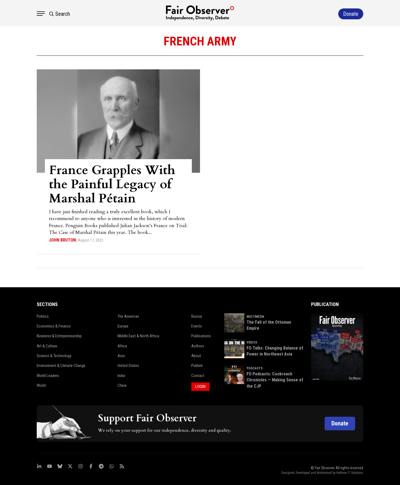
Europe (123, 326)
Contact (197, 375)
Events (196, 326)
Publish (197, 365)
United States (128, 365)
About (196, 355)
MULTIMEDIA (255, 317)
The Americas (128, 316)
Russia (196, 316)
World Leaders (48, 375)
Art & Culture (47, 346)
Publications (201, 335)
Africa (122, 346)
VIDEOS (252, 342)
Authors (197, 346)
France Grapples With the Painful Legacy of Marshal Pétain (112, 184)
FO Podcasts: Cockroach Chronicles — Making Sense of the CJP (275, 380)
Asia (121, 355)
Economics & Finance (54, 326)
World (41, 385)
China (122, 385)
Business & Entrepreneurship (59, 335)
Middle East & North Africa (138, 335)
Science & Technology (54, 355)
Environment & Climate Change (61, 365)
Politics (43, 316)
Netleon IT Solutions (349, 473)
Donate (339, 423)
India (121, 375)
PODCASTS (255, 368)
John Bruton (62, 240)
